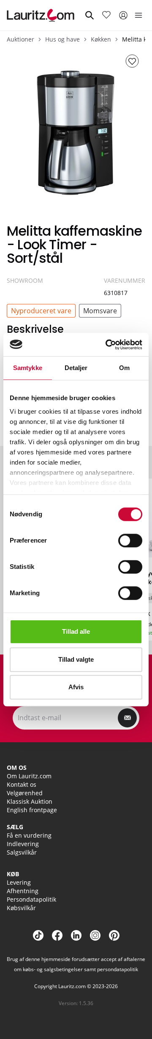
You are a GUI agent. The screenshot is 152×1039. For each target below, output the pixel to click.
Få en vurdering (29, 835)
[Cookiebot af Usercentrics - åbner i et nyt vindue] (107, 344)
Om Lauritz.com (29, 776)
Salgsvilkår (22, 852)
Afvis (76, 687)
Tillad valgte (76, 659)
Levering (19, 882)
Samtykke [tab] (27, 367)
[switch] (130, 540)
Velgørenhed (25, 793)
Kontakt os (21, 784)
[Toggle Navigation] (138, 15)
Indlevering (23, 844)
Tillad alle (76, 631)
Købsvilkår (21, 908)
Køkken (101, 39)
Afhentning (22, 891)
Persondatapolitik (31, 899)
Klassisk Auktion (29, 801)
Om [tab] (124, 367)
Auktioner (20, 39)
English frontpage (32, 810)
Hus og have (62, 39)
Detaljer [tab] (76, 367)
